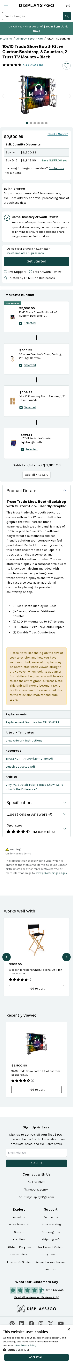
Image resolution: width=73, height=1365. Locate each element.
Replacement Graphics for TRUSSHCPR (33, 722)
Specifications (19, 802)
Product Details (21, 490)
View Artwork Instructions (24, 740)
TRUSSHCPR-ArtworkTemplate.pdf (29, 758)
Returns (50, 1269)
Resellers (19, 1239)
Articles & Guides (19, 1262)
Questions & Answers (29, 814)
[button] (67, 16)
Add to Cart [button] (37, 988)
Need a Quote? (57, 134)
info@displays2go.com (38, 1197)
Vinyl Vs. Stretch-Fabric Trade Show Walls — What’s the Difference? (36, 787)
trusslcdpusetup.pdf (20, 766)
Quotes (50, 1254)
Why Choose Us (19, 1224)
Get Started (36, 261)
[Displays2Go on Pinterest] (12, 1323)
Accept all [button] (36, 1357)
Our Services (19, 1254)
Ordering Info (51, 1232)
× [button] (68, 1329)
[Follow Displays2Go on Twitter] (50, 1323)
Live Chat (38, 1182)
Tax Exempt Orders (50, 1247)
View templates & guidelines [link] (25, 253)
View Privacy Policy (25, 1345)
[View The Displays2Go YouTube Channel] (60, 1323)
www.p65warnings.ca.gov (51, 873)
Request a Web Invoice (50, 1262)
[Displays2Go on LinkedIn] (21, 1323)
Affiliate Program (19, 1247)
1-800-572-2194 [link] (38, 1189)
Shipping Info (50, 1239)
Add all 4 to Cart (36, 474)
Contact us (56, 168)
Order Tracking (51, 1224)
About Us (19, 1217)
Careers (19, 1232)
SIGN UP (36, 1163)
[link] (29, 38)
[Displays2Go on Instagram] (41, 1323)
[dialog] (36, 1345)
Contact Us (50, 1217)
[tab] (27, 123)
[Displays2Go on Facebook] (31, 1323)
